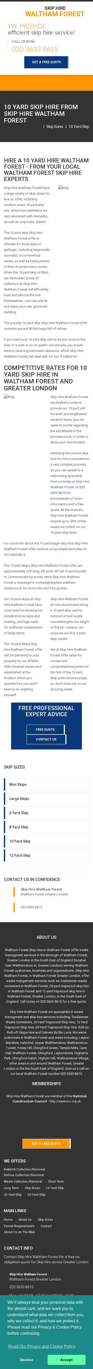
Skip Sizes (55, 127)
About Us (25, 1220)
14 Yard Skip (55, 1188)
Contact (46, 1226)
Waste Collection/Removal (23, 1181)
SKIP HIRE (54, 11)
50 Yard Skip (36, 1195)
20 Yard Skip (13, 1195)
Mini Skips (18, 784)
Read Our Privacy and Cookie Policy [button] (41, 1346)
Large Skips (19, 799)
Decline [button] (26, 1360)
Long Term (11, 1188)
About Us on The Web (19, 1232)
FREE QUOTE (45, 729)
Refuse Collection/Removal (24, 1175)
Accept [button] (66, 1360)
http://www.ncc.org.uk (65, 1101)
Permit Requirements (19, 1226)
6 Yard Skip (18, 813)
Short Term (56, 1181)
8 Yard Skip (18, 827)
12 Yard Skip (19, 855)
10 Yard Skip (79, 127)
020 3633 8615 (35, 49)
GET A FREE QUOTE (46, 62)
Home (8, 1220)
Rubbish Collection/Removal (24, 1169)
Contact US (46, 739)
